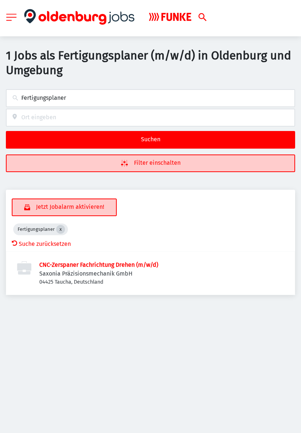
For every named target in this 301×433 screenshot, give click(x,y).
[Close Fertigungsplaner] (60, 229)
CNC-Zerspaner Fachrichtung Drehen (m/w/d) (98, 264)
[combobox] (150, 98)
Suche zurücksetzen (45, 243)
